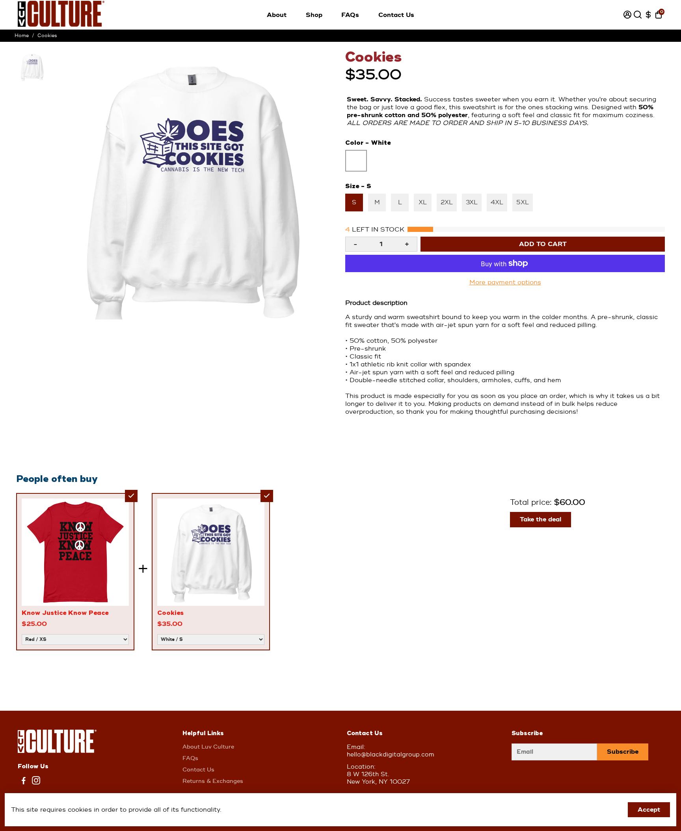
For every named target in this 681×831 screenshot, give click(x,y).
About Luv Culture (208, 746)
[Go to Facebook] (23, 782)
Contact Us (396, 15)
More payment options (505, 282)
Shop (314, 15)
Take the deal (540, 519)
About (277, 15)
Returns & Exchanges (212, 781)
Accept (649, 810)
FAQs (350, 15)
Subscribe (622, 752)
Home (22, 36)
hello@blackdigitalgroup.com (390, 754)
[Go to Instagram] (36, 782)
